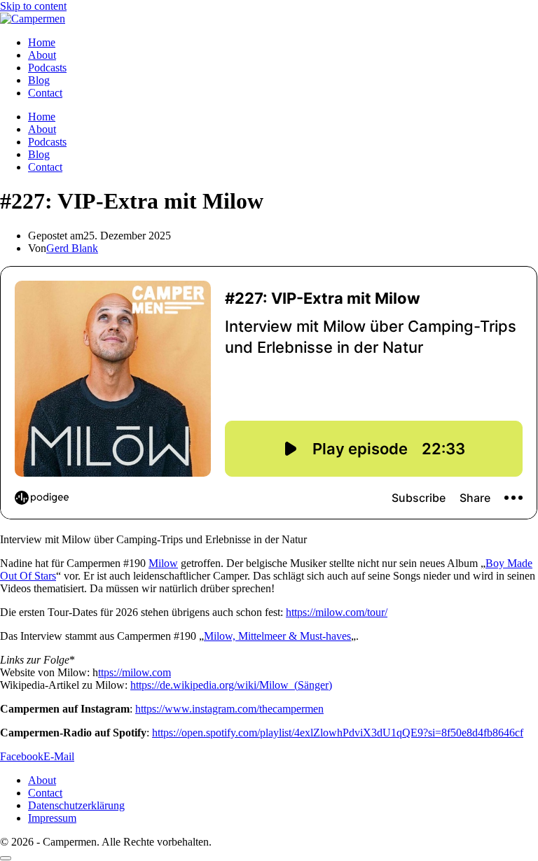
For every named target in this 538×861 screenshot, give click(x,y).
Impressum (52, 818)
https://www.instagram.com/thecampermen (229, 709)
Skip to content (33, 6)
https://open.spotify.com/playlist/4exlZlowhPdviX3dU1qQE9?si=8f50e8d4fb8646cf (337, 732)
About (42, 55)
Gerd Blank (72, 248)
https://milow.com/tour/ (336, 612)
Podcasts (47, 68)
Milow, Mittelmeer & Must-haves (277, 636)
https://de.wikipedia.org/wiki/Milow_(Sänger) (231, 685)
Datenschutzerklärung (76, 805)
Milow (163, 563)
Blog (39, 80)
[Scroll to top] (5, 858)
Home (41, 42)
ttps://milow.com (134, 672)
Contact (45, 93)
